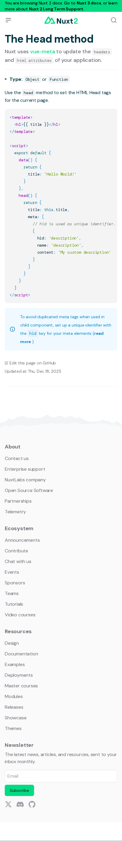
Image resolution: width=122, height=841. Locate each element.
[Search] (114, 20)
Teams (12, 593)
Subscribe (19, 790)
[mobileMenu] (8, 20)
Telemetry (15, 512)
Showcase (15, 718)
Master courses (21, 686)
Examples (15, 664)
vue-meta (43, 51)
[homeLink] (61, 20)
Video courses (20, 615)
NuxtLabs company (25, 480)
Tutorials (14, 604)
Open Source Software (29, 490)
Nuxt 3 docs (89, 3)
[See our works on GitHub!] (32, 804)
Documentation (21, 654)
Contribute (16, 551)
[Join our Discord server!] (20, 804)
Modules (14, 696)
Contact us (17, 458)
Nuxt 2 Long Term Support (56, 9)
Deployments (19, 675)
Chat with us (18, 561)
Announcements (22, 540)
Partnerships (18, 501)
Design (12, 643)
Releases (14, 707)
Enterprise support (25, 469)
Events (12, 572)
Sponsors (15, 583)
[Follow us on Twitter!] (8, 804)
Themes (13, 728)
